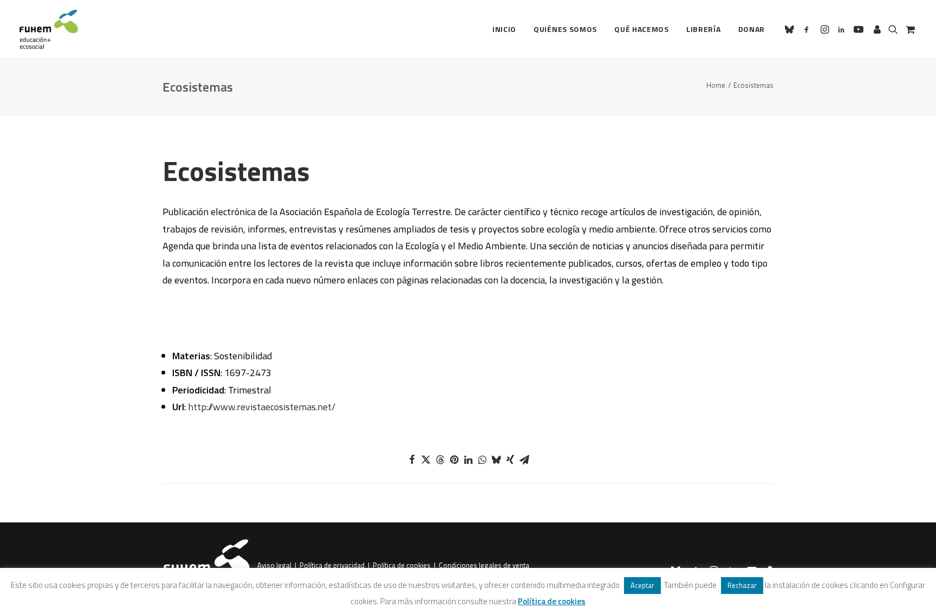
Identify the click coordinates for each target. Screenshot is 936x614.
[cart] (909, 29)
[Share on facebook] (411, 459)
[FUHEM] (49, 29)
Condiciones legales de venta (484, 565)
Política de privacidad (332, 565)
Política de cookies (402, 565)
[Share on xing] (510, 459)
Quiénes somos (565, 29)
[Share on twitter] (425, 459)
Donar (751, 29)
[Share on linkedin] (467, 459)
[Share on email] (524, 459)
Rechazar (742, 585)
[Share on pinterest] (453, 459)
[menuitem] (504, 29)
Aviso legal (274, 565)
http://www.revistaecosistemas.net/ (261, 406)
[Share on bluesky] (496, 459)
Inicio (504, 29)
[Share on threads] (439, 459)
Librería (703, 29)
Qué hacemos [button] (641, 29)
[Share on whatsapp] (482, 459)
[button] (791, 29)
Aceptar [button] (642, 585)
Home (715, 85)
